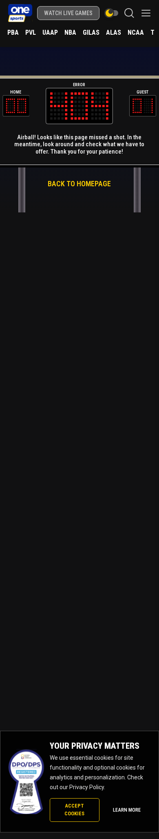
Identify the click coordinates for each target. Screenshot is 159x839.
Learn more (127, 810)
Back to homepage (79, 183)
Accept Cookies (74, 810)
